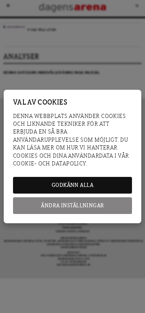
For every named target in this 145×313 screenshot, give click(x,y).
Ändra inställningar (72, 205)
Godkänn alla (72, 185)
